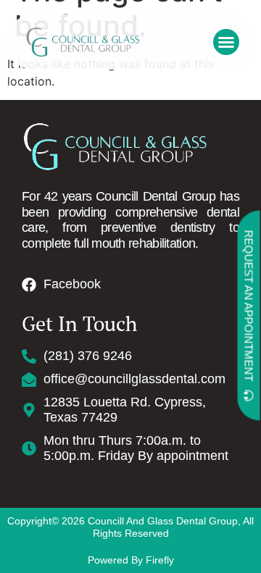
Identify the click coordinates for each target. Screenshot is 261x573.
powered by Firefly (131, 560)
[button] (226, 42)
